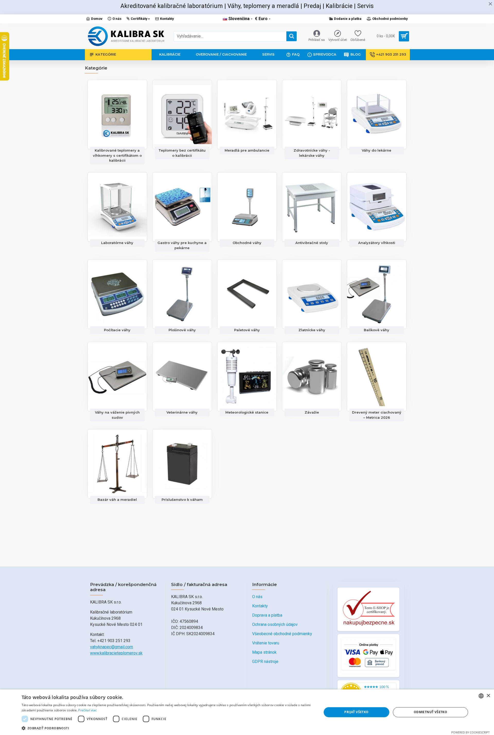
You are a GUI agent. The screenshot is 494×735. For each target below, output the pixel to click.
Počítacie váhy (117, 330)
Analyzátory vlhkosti (376, 243)
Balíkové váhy (376, 330)
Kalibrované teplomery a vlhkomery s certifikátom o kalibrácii (117, 155)
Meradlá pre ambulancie (247, 150)
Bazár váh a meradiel (117, 499)
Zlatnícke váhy (311, 330)
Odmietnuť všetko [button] (430, 712)
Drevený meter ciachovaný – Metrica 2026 (376, 414)
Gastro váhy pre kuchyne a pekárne (182, 245)
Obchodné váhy (247, 243)
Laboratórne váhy (117, 243)
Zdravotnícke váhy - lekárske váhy (312, 152)
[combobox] (481, 695)
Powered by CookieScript (470, 732)
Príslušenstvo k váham (182, 499)
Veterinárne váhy (182, 412)
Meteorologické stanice (246, 412)
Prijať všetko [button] (356, 712)
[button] (167, 728)
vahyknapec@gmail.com (111, 646)
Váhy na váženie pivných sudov (117, 414)
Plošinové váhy (182, 330)
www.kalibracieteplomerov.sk (116, 653)
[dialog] (247, 712)
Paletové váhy (247, 330)
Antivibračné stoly (311, 243)
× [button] (488, 696)
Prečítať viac (87, 710)
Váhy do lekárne (376, 150)
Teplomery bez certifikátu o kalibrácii (182, 152)
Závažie (312, 412)
